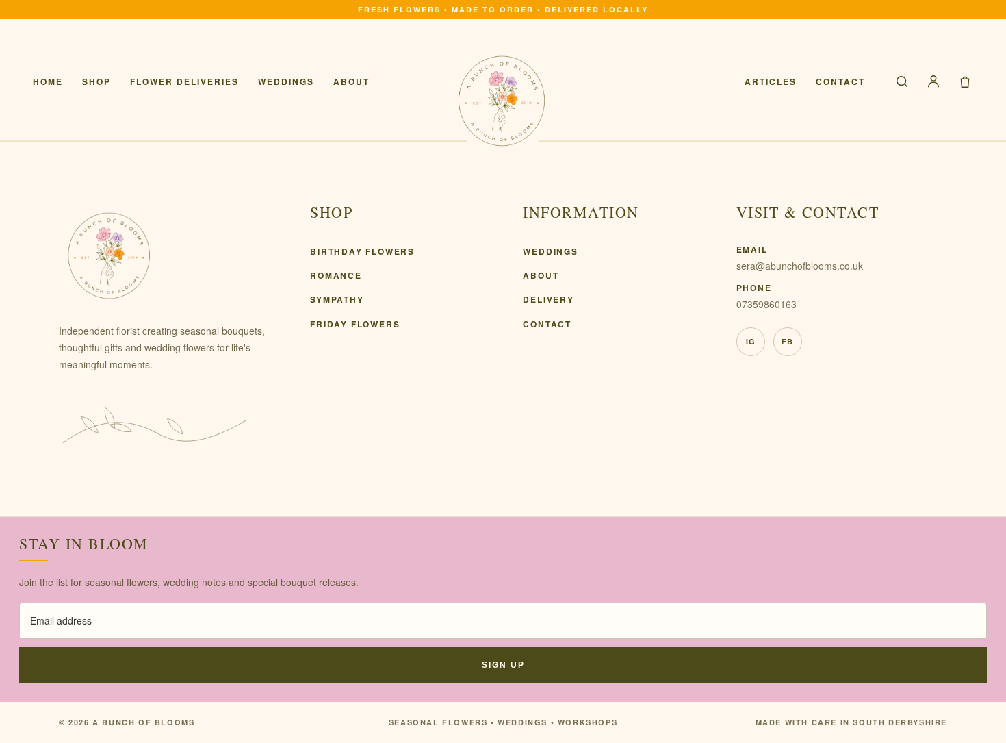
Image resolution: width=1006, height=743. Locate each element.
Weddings (286, 81)
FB (787, 341)
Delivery (548, 299)
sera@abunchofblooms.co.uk (799, 266)
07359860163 (766, 304)
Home (48, 81)
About (351, 81)
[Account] (933, 81)
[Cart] (965, 81)
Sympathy (336, 299)
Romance (336, 275)
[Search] (902, 81)
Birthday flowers (362, 251)
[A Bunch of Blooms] (503, 101)
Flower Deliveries (184, 81)
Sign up (503, 665)
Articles (771, 81)
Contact (840, 81)
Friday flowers (355, 324)
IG (751, 341)
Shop (96, 81)
